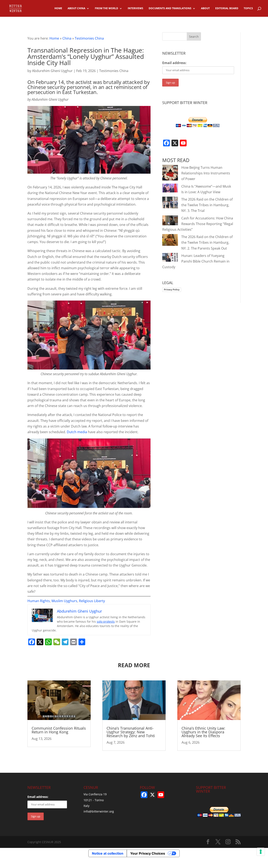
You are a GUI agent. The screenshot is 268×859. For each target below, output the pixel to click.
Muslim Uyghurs (64, 601)
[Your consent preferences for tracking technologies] (261, 852)
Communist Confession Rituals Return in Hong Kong (59, 730)
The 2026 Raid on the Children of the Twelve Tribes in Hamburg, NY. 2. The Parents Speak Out (207, 242)
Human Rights (38, 601)
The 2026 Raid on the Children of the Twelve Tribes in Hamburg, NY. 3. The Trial (207, 205)
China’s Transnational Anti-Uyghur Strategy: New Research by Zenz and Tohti (131, 732)
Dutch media (77, 432)
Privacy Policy (171, 289)
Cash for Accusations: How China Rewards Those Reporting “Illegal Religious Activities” (197, 224)
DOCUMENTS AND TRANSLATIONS (170, 8)
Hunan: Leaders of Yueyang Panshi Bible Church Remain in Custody (195, 261)
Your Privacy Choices (147, 853)
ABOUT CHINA (76, 8)
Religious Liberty (92, 601)
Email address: (174, 63)
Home (54, 38)
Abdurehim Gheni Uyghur (52, 70)
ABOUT (205, 8)
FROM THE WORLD (106, 8)
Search (194, 37)
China (66, 38)
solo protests (106, 621)
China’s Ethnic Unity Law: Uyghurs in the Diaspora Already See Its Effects (203, 732)
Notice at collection (107, 853)
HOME (58, 8)
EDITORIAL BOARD (226, 8)
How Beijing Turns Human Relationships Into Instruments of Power (205, 173)
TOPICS (248, 8)
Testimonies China (89, 38)
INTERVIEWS (135, 8)
